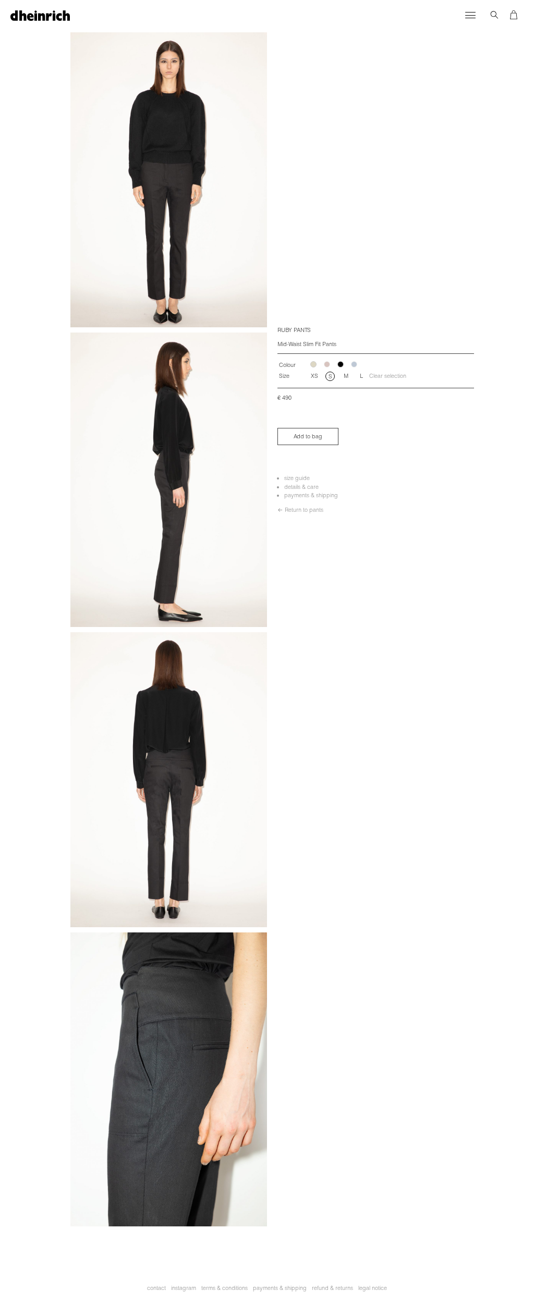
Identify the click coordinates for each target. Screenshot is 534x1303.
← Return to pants (300, 509)
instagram (183, 1288)
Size (284, 375)
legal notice (372, 1288)
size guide (297, 478)
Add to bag (308, 436)
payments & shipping (311, 495)
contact (156, 1288)
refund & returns (332, 1288)
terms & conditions (224, 1288)
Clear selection (387, 375)
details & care (301, 486)
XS (314, 375)
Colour (287, 364)
